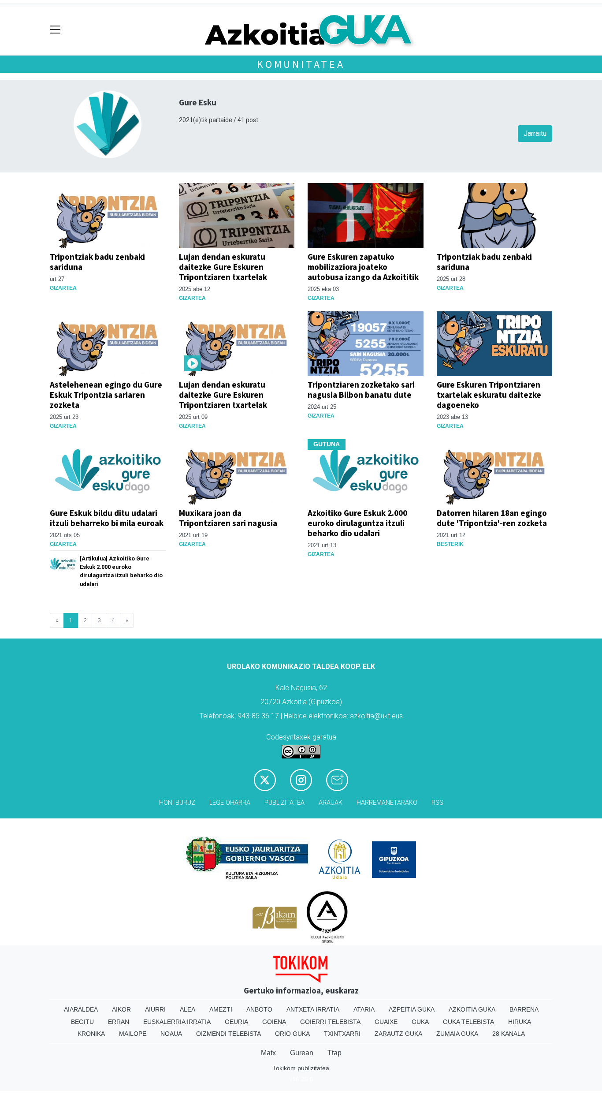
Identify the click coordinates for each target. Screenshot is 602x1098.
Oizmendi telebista (228, 1033)
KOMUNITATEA (301, 64)
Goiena (274, 1021)
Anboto (259, 1009)
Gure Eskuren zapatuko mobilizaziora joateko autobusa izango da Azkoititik (363, 266)
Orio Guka (292, 1033)
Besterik (450, 544)
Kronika (91, 1033)
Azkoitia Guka (472, 1009)
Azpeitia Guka (412, 1009)
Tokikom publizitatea (301, 1068)
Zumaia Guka (457, 1033)
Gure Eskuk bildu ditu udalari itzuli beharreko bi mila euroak (107, 518)
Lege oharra (229, 803)
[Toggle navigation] (55, 29)
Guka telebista (468, 1021)
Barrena (524, 1009)
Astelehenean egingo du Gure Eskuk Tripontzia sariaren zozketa (106, 394)
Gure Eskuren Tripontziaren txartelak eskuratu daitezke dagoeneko (489, 394)
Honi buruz (177, 803)
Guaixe (386, 1021)
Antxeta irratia (312, 1009)
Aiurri (155, 1009)
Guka (420, 1021)
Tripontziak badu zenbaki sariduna (97, 261)
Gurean (301, 1053)
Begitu (82, 1021)
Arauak (330, 803)
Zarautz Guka (398, 1033)
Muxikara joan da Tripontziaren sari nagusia (228, 518)
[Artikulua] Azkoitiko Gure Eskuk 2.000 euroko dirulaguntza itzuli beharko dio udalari (121, 571)
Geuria (236, 1021)
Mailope (132, 1033)
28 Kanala (508, 1033)
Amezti (220, 1009)
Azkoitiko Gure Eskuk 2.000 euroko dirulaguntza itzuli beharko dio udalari (357, 523)
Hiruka (519, 1021)
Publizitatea (284, 803)
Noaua (171, 1033)
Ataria (364, 1009)
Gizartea (63, 288)
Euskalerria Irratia (177, 1021)
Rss (437, 803)
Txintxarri (342, 1033)
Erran (118, 1021)
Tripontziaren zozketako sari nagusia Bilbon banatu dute (361, 389)
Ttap (334, 1053)
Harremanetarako (387, 803)
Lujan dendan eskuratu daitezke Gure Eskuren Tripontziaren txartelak (223, 266)
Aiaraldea (81, 1009)
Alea (187, 1009)
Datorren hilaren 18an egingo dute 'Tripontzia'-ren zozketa (492, 518)
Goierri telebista (330, 1021)
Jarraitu (535, 133)
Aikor (121, 1009)
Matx (268, 1053)
